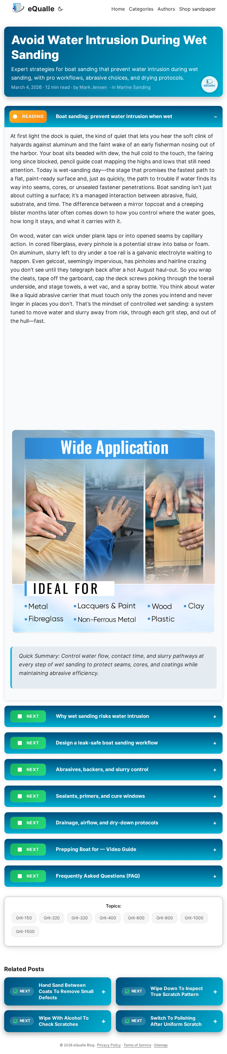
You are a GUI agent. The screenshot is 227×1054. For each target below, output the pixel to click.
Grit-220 (52, 917)
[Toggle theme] (60, 9)
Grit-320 (80, 917)
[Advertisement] (113, 373)
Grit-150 (24, 917)
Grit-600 (136, 917)
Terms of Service (137, 1045)
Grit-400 (108, 917)
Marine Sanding (133, 87)
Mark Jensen (93, 87)
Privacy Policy (109, 1045)
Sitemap (161, 1045)
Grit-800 (164, 917)
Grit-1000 (194, 917)
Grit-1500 (25, 931)
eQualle (41, 8)
